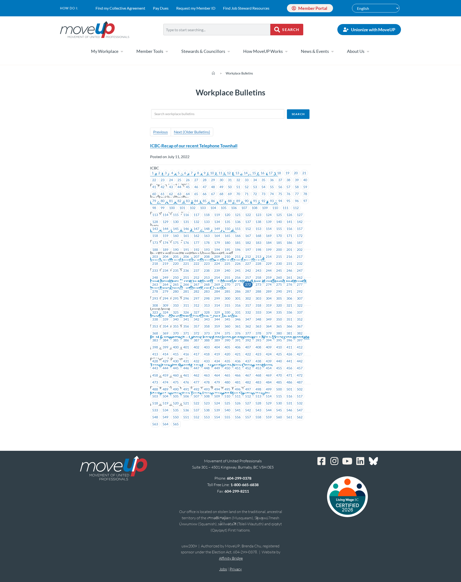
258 (258, 277)
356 (186, 326)
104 (213, 208)
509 (217, 396)
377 (248, 333)
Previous (160, 132)
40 (305, 180)
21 (304, 173)
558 (258, 417)
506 (186, 396)
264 (165, 284)
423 (258, 354)
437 (248, 361)
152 (248, 229)
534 (165, 410)
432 (196, 361)
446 (186, 368)
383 (155, 340)
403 (207, 347)
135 (227, 222)
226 (238, 263)
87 (221, 201)
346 (238, 319)
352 (300, 319)
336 (289, 312)
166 (238, 236)
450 (227, 368)
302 (248, 298)
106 (234, 208)
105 (223, 208)
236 (186, 270)
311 (186, 305)
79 (154, 201)
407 (248, 347)
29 (213, 180)
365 (279, 326)
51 (238, 187)
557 (248, 417)
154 (269, 229)
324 (165, 312)
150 (227, 229)
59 (305, 187)
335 (279, 312)
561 (289, 417)
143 (155, 229)
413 (155, 354)
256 (238, 277)
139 (269, 222)
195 (227, 250)
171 (289, 236)
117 (196, 215)
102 (192, 208)
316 (238, 305)
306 (289, 298)
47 (204, 187)
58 (297, 187)
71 (247, 194)
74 (272, 194)
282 (196, 291)
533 (155, 410)
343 (207, 319)
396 (289, 340)
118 (207, 215)
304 (269, 298)
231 (289, 263)
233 (155, 270)
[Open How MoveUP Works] (286, 51)
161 (186, 236)
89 (238, 201)
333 (258, 312)
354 (165, 326)
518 (155, 403)
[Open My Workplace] (122, 51)
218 (155, 263)
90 (247, 201)
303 (258, 298)
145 (176, 229)
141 (289, 222)
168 (258, 236)
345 (227, 319)
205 (176, 256)
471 (289, 375)
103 (203, 208)
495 (227, 389)
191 (186, 250)
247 (300, 270)
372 (196, 333)
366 (289, 326)
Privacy (236, 569)
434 (217, 361)
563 (155, 424)
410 (279, 347)
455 (279, 368)
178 (207, 243)
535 (176, 410)
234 (165, 270)
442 (300, 361)
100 (172, 208)
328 (207, 312)
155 (279, 229)
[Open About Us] (368, 51)
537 (196, 410)
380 (279, 333)
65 (196, 194)
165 (227, 236)
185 (279, 243)
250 (176, 277)
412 (300, 347)
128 (155, 222)
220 (176, 263)
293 (155, 298)
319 (269, 305)
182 (248, 243)
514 (269, 396)
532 (300, 403)
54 (263, 187)
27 (196, 180)
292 (300, 291)
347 (248, 319)
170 (279, 236)
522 (196, 403)
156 (289, 229)
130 (176, 222)
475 (176, 382)
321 (289, 305)
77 (297, 194)
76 (288, 194)
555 (227, 417)
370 (176, 333)
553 (207, 417)
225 (227, 263)
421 (238, 354)
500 (279, 389)
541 (238, 410)
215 (279, 256)
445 (176, 368)
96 (297, 201)
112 (296, 208)
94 (280, 201)
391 (238, 340)
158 (155, 236)
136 (238, 222)
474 (165, 382)
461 (186, 375)
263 (155, 284)
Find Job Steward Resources (246, 8)
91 (255, 201)
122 (248, 215)
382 (300, 333)
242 (248, 270)
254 (217, 277)
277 (300, 284)
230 (279, 263)
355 (176, 326)
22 (154, 180)
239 (217, 270)
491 (186, 389)
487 (300, 382)
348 (258, 319)
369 (165, 333)
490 (176, 389)
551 (186, 417)
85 (204, 201)
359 (217, 326)
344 (217, 319)
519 (165, 403)
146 (186, 229)
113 (155, 215)
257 (248, 277)
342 (196, 319)
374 (217, 333)
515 (279, 396)
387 (196, 340)
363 (258, 326)
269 (217, 284)
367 (300, 326)
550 (176, 417)
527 (248, 403)
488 (155, 389)
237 (196, 270)
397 (300, 340)
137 (248, 222)
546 (289, 410)
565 (176, 424)
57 (288, 187)
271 (238, 284)
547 (300, 410)
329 (217, 312)
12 (229, 173)
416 (186, 354)
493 (207, 389)
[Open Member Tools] (166, 51)
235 (176, 270)
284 (217, 291)
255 (227, 277)
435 (227, 361)
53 (255, 187)
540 (227, 410)
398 (155, 347)
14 (246, 173)
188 (155, 250)
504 (165, 396)
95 (288, 201)
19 (287, 173)
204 (165, 256)
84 (196, 201)
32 (238, 180)
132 (196, 222)
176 (186, 243)
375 (227, 333)
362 (248, 326)
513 (258, 396)
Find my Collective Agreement (120, 8)
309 (165, 305)
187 (300, 243)
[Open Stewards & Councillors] (228, 51)
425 (279, 354)
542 (248, 410)
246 (289, 270)
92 (263, 201)
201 (289, 250)
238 (207, 270)
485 (279, 382)
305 (279, 298)
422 (248, 354)
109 (265, 208)
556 (238, 417)
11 (220, 173)
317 (248, 305)
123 (258, 215)
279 (165, 291)
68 (221, 194)
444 (165, 368)
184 (269, 243)
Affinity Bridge (231, 558)
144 (165, 229)
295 (176, 298)
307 (300, 298)
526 (238, 403)
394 (269, 340)
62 (171, 194)
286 (238, 291)
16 (262, 173)
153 (258, 229)
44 (179, 187)
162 (196, 236)
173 (155, 243)
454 (269, 368)
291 (289, 291)
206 (186, 256)
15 (254, 173)
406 (238, 347)
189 (165, 250)
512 (248, 396)
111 (285, 208)
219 (165, 263)
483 (258, 382)
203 (155, 256)
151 (238, 229)
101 (182, 208)
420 (227, 354)
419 (217, 354)
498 (258, 389)
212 (248, 256)
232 (300, 263)
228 (258, 263)
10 (212, 173)
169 (269, 236)
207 (196, 256)
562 (300, 417)
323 (155, 312)
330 (227, 312)
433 (207, 361)
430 (176, 361)
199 (269, 250)
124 (269, 215)
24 (171, 180)
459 (165, 375)
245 (279, 270)
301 (238, 298)
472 (300, 375)
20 (296, 173)
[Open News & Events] (332, 51)
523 (207, 403)
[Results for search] (216, 38)
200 (279, 250)
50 (230, 187)
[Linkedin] (360, 461)
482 (248, 382)
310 (176, 305)
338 (155, 319)
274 (269, 284)
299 (217, 298)
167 (248, 236)
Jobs (223, 569)
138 (258, 222)
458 (155, 375)
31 (230, 180)
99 (162, 208)
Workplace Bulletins (239, 73)
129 (165, 222)
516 (289, 396)
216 (289, 256)
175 (176, 243)
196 (238, 250)
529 (269, 403)
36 (272, 180)
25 (179, 180)
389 (217, 340)
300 (227, 298)
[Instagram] (334, 461)
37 (280, 180)
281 (186, 291)
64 (188, 194)
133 (207, 222)
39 (297, 180)
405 (227, 347)
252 (196, 277)
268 (207, 284)
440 (279, 361)
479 (217, 382)
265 (176, 284)
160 (176, 236)
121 (238, 215)
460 (176, 375)
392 (248, 340)
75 (280, 194)
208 (207, 256)
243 (258, 270)
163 (207, 236)
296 (186, 298)
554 (217, 417)
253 (207, 277)
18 (279, 173)
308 (155, 305)
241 (238, 270)
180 (227, 243)
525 (227, 403)
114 (165, 215)
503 (155, 396)
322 (300, 305)
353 (155, 326)
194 (217, 250)
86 (213, 201)
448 (207, 368)
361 (238, 326)
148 (207, 229)
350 (279, 319)
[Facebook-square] (321, 461)
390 (227, 340)
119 (217, 215)
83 (188, 201)
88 (230, 201)
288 (258, 291)
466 (238, 375)
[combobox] (216, 29)
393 (258, 340)
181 (238, 243)
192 (196, 250)
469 (269, 375)
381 (289, 333)
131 (186, 222)
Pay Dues (161, 8)
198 (258, 250)
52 (247, 187)
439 (269, 361)
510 (227, 396)
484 (269, 382)
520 (176, 403)
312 (196, 305)
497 (248, 389)
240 (227, 270)
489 (165, 389)
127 (300, 215)
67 (213, 194)
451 (238, 368)
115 (176, 215)
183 (258, 243)
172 (300, 236)
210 (227, 256)
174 (165, 243)
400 (176, 347)
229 (269, 263)
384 (165, 340)
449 (217, 368)
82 (179, 201)
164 (217, 236)
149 (217, 229)
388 (207, 340)
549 (165, 417)
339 (165, 319)
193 (207, 250)
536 (186, 410)
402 (196, 347)
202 (300, 250)
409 (269, 347)
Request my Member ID (195, 8)
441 (289, 361)
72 (255, 194)
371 (186, 333)
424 (269, 354)
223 (207, 263)
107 (244, 208)
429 (165, 361)
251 (186, 277)
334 (269, 312)
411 (289, 347)
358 (207, 326)
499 (269, 389)
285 (227, 291)
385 (176, 340)
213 (258, 256)
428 (155, 361)
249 (165, 277)
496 (238, 389)
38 (288, 180)
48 (213, 187)
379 (269, 333)
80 (162, 201)
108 (254, 208)
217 (300, 256)
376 (238, 333)
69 (230, 194)
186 (289, 243)
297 (196, 298)
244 (269, 270)
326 (186, 312)
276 (289, 284)
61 (162, 194)
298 (207, 298)
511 (238, 396)
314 (217, 305)
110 (275, 208)
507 (196, 396)
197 (248, 250)
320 (279, 305)
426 (289, 354)
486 (289, 382)
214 (269, 256)
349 (269, 319)
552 (196, 417)
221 (186, 263)
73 (263, 194)
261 (289, 277)
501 (289, 389)
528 (258, 403)
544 (269, 410)
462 (196, 375)
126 (289, 215)
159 (165, 236)
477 (196, 382)
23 (162, 180)
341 (186, 319)
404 (217, 347)
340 (176, 319)
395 (279, 340)
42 (162, 187)
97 (305, 201)
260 (279, 277)
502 (300, 389)
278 (155, 291)
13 (237, 173)
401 (186, 347)
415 (176, 354)
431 (186, 361)
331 (238, 312)
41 (154, 187)
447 (196, 368)
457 (300, 368)
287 (248, 291)
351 (289, 319)
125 (279, 215)
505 (176, 396)
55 (272, 187)
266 (186, 284)
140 (279, 222)
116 (186, 215)
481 (238, 382)
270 (227, 284)
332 (248, 312)
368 (155, 333)
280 (176, 291)
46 (196, 187)
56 (280, 187)
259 (269, 277)
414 (165, 354)
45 (188, 187)
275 (279, 284)
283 (207, 291)
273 (258, 284)
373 (207, 333)
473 (155, 382)
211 (238, 256)
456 (289, 368)
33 (247, 180)
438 (258, 361)
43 (171, 187)
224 (217, 263)
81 (171, 201)
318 (258, 305)
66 (204, 194)
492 (196, 389)
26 (188, 180)
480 (227, 382)
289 (269, 291)
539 (217, 410)
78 (305, 194)
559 (269, 417)
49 (221, 187)
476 (186, 382)
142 (300, 222)
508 (207, 396)
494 (217, 389)
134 (217, 222)
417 (196, 354)
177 (196, 243)
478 (207, 382)
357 (196, 326)
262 (300, 277)
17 (271, 173)
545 (279, 410)
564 (165, 424)
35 (263, 180)
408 (258, 347)
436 (238, 361)
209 (217, 256)
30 (221, 180)
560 (279, 417)
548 (155, 417)
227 (248, 263)
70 (238, 194)
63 (179, 194)
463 (207, 375)
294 (165, 298)
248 (155, 277)
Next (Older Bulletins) (192, 132)
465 (227, 375)
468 (258, 375)
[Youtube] (347, 461)
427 (300, 354)
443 (155, 368)
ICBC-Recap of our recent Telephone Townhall (193, 145)
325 (176, 312)
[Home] (213, 73)
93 (272, 201)
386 (186, 340)
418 (207, 354)
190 (176, 250)
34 (255, 180)
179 (217, 243)
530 (279, 403)
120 (227, 215)
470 (279, 375)
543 (258, 410)
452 (248, 368)
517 (300, 396)
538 (207, 410)
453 (258, 368)
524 (217, 403)
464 (217, 375)
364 (269, 326)
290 (279, 291)
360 (227, 326)
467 (248, 375)
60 (154, 194)
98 (154, 208)
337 (300, 312)
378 (258, 333)
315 (227, 305)
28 (204, 180)
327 (196, 312)
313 (207, 305)
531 (289, 403)
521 (186, 403)
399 (165, 347)
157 (300, 229)
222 (196, 263)
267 (196, 284)
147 (196, 229)
